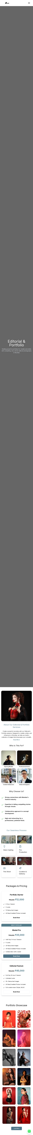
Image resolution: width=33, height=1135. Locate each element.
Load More (16, 1128)
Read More (16, 740)
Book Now (16, 917)
